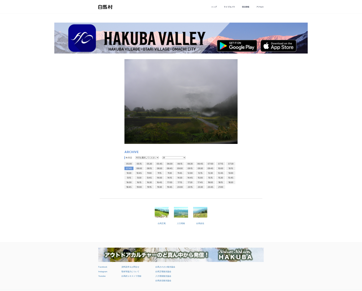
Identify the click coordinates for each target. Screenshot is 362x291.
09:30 (200, 168)
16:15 (139, 182)
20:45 (210, 187)
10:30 (129, 173)
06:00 (170, 164)
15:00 (200, 178)
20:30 (200, 187)
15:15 (210, 178)
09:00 (180, 168)
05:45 (159, 164)
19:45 (169, 187)
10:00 (220, 168)
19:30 (159, 187)
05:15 (139, 164)
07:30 (230, 164)
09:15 (190, 168)
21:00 (220, 187)
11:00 (149, 173)
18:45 (129, 187)
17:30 (190, 182)
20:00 (180, 187)
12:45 (220, 173)
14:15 (169, 178)
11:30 (170, 173)
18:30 (231, 182)
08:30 (159, 168)
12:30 (210, 173)
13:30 (139, 178)
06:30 (190, 164)
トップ (214, 7)
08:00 (139, 168)
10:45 (139, 173)
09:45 (210, 168)
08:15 (149, 168)
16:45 (159, 182)
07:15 (220, 164)
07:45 (129, 168)
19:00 (139, 187)
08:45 (170, 168)
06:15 (179, 164)
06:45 (200, 164)
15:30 (220, 178)
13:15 (129, 178)
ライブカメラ (229, 7)
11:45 (180, 173)
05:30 (149, 164)
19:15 (149, 187)
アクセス (260, 7)
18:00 (210, 182)
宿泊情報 (245, 7)
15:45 (230, 178)
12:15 (200, 173)
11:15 (159, 173)
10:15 (231, 168)
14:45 (190, 178)
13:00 (231, 173)
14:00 (159, 178)
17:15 (180, 182)
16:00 (129, 182)
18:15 (220, 182)
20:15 (190, 187)
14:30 (179, 178)
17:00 (169, 182)
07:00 (210, 164)
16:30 (149, 182)
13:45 (149, 178)
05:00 (129, 164)
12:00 (190, 173)
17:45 (200, 182)
